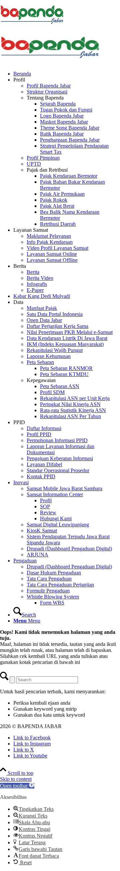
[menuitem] (66, 74)
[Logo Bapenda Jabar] (50, 62)
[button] (17, 786)
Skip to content (16, 779)
